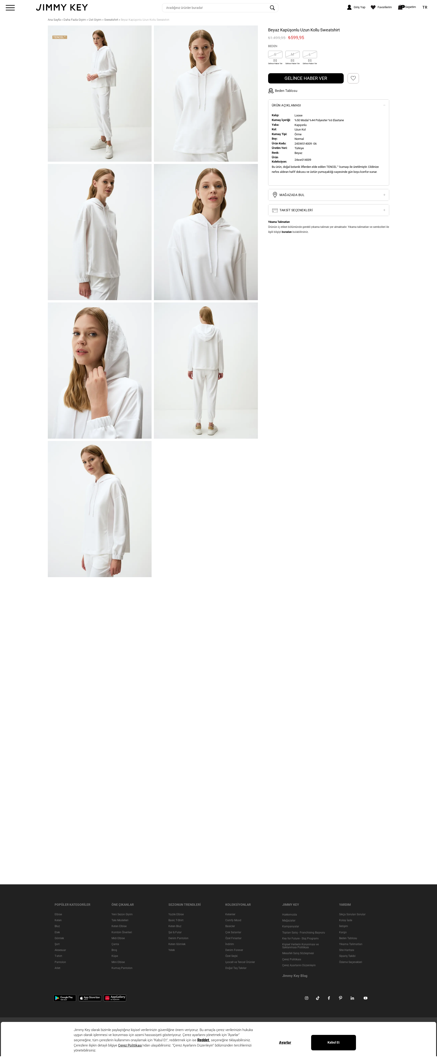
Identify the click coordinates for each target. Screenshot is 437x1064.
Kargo (343, 932)
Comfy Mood (233, 920)
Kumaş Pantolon (122, 968)
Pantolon (60, 962)
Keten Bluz (174, 926)
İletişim (343, 926)
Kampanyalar (290, 926)
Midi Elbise (118, 938)
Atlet (57, 968)
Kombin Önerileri (122, 932)
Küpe (115, 956)
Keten (58, 920)
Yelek (171, 950)
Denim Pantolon (178, 938)
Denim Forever (234, 950)
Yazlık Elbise (176, 914)
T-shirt (58, 956)
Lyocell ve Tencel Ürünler (240, 962)
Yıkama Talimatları (350, 944)
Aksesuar (60, 950)
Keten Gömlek (176, 944)
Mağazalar (288, 920)
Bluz (57, 926)
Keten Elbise (119, 926)
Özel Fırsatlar (233, 938)
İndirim (229, 944)
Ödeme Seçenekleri (350, 962)
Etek (57, 932)
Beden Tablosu (348, 938)
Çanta (115, 944)
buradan (287, 232)
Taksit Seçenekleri (296, 210)
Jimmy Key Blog (294, 976)
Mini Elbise (118, 962)
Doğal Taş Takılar (235, 968)
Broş (114, 950)
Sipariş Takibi (347, 956)
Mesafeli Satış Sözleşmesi (298, 953)
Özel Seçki (231, 956)
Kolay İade (345, 920)
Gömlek (59, 938)
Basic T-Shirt (175, 920)
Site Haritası (346, 950)
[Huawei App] (115, 997)
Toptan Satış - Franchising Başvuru (303, 932)
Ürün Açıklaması (286, 105)
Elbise (58, 914)
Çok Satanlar (233, 932)
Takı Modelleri (120, 920)
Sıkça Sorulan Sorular (352, 914)
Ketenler (230, 914)
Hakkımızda (289, 914)
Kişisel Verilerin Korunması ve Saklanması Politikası (300, 946)
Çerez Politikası (291, 959)
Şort (57, 944)
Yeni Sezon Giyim (122, 914)
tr (424, 7)
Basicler (230, 926)
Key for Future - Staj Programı (300, 938)
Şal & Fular (175, 932)
